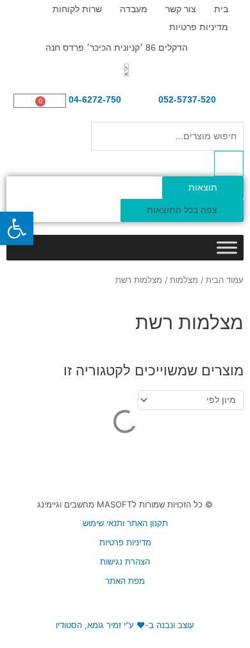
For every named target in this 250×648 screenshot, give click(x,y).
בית (221, 8)
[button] (16, 228)
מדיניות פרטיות (198, 26)
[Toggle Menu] (227, 247)
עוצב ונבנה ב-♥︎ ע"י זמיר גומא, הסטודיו (125, 625)
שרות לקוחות (77, 8)
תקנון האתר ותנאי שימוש (125, 523)
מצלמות (184, 280)
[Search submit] (229, 163)
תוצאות (202, 187)
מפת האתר (125, 581)
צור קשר (180, 8)
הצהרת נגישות (125, 561)
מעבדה (133, 8)
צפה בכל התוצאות (182, 210)
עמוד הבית (225, 280)
